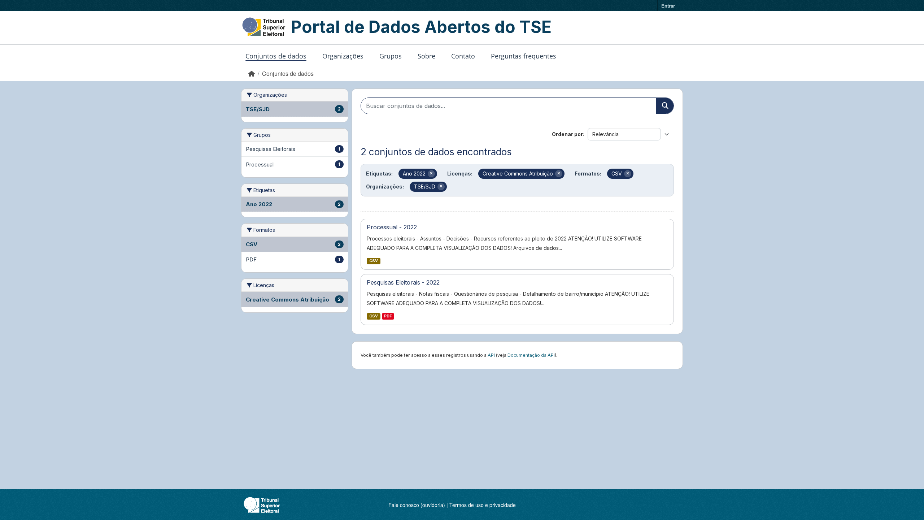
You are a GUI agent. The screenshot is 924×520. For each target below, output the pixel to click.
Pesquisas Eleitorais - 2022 (403, 282)
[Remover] (431, 173)
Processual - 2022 (392, 227)
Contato (463, 56)
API (491, 355)
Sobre (426, 56)
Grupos (390, 56)
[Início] (251, 73)
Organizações (342, 56)
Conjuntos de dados (275, 56)
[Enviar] (665, 106)
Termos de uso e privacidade (482, 504)
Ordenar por (567, 134)
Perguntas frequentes (523, 56)
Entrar (668, 5)
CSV (373, 261)
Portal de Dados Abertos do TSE (421, 27)
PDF (388, 316)
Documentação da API (531, 355)
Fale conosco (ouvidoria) (416, 504)
